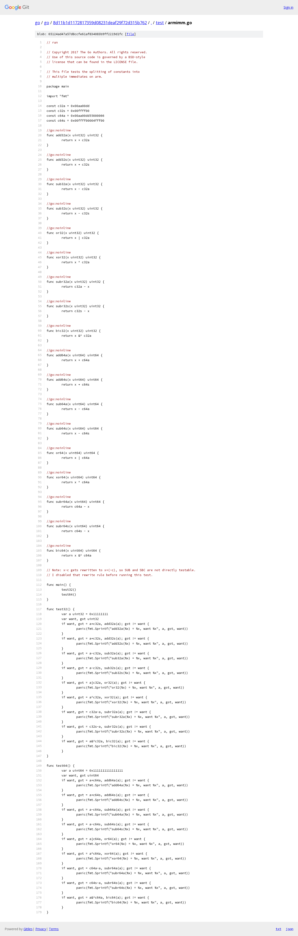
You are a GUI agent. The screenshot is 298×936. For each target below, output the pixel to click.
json (289, 929)
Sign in (288, 7)
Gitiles (28, 929)
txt (278, 929)
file (130, 34)
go (37, 22)
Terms (54, 929)
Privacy (40, 929)
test (160, 22)
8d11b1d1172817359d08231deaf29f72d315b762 (100, 22)
